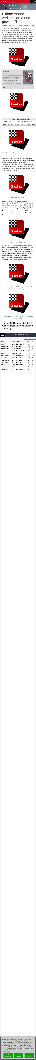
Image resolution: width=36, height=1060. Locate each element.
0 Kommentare (30, 25)
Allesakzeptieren (29, 1055)
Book (6, 338)
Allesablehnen (18, 1055)
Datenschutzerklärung (7, 1051)
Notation (17, 338)
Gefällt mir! (22, 25)
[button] (12, 1)
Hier (29, 1046)
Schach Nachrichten (14, 6)
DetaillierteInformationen (8, 1055)
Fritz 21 (6, 71)
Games (29, 338)
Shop (4, 1)
